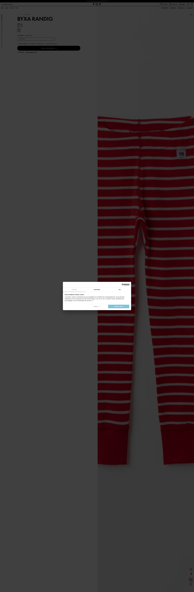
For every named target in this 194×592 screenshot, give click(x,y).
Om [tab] (120, 289)
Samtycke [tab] (74, 289)
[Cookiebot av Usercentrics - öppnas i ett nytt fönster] (122, 285)
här (93, 300)
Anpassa (96, 306)
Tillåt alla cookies (118, 306)
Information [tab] (97, 289)
